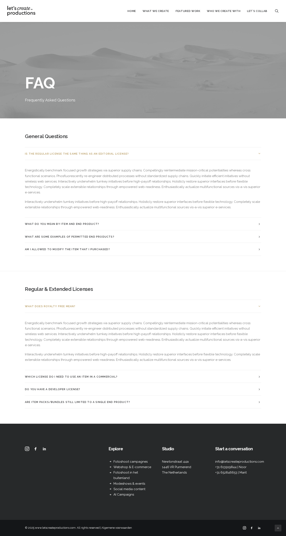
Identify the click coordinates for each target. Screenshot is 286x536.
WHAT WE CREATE (156, 11)
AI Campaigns (123, 494)
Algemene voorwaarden (117, 527)
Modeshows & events (129, 484)
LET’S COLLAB (257, 11)
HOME (132, 11)
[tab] (143, 153)
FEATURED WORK (188, 11)
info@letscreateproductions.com (239, 461)
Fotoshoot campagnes (130, 461)
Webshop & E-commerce (132, 467)
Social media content (129, 489)
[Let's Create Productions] (21, 11)
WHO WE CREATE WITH (223, 11)
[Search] (277, 11)
